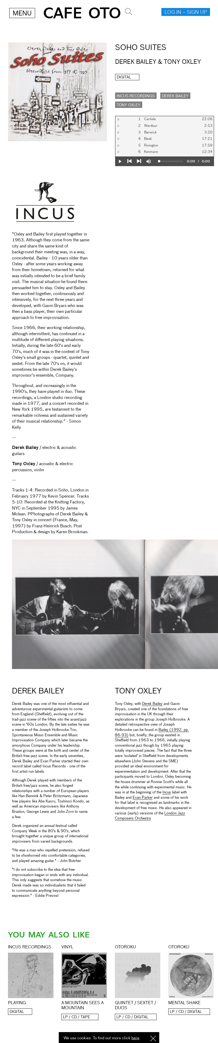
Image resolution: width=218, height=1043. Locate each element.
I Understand (153, 1038)
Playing (17, 1003)
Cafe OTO (82, 13)
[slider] (171, 161)
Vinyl (67, 947)
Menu (22, 13)
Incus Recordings (136, 96)
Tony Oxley (128, 105)
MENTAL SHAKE (184, 1003)
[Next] (139, 161)
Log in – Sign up (186, 12)
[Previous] (129, 161)
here (135, 1038)
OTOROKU (125, 947)
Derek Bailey (175, 96)
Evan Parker (143, 798)
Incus (166, 792)
